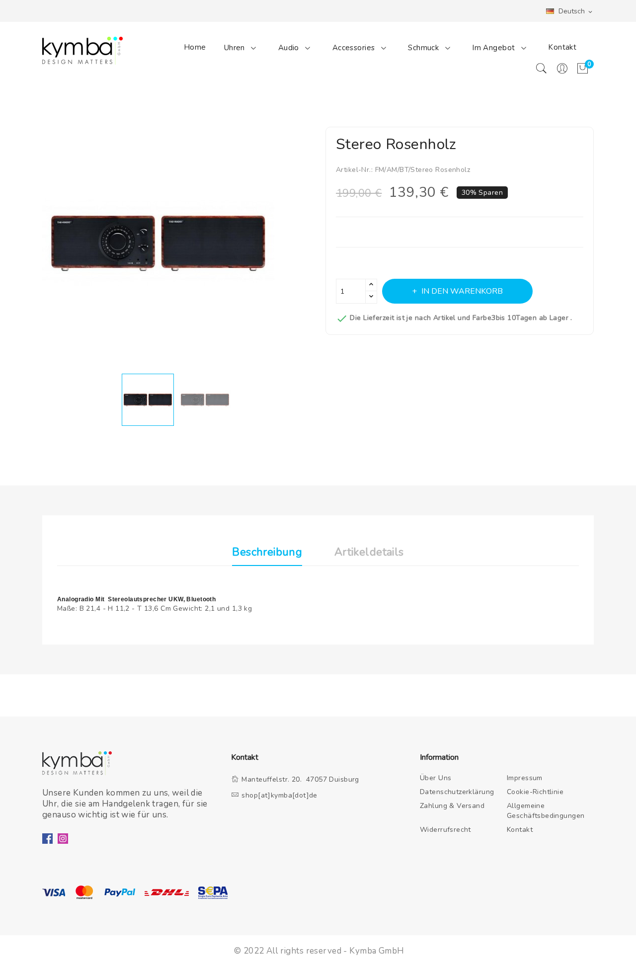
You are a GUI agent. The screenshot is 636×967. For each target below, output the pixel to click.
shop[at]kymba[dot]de (279, 795)
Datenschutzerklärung (457, 792)
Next (318, 245)
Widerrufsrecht (445, 829)
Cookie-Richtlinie (535, 792)
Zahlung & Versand (452, 805)
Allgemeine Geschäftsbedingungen (546, 810)
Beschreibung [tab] (267, 553)
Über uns (435, 778)
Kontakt (562, 47)
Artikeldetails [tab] (369, 553)
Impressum (525, 778)
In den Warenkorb (462, 291)
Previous (35, 245)
